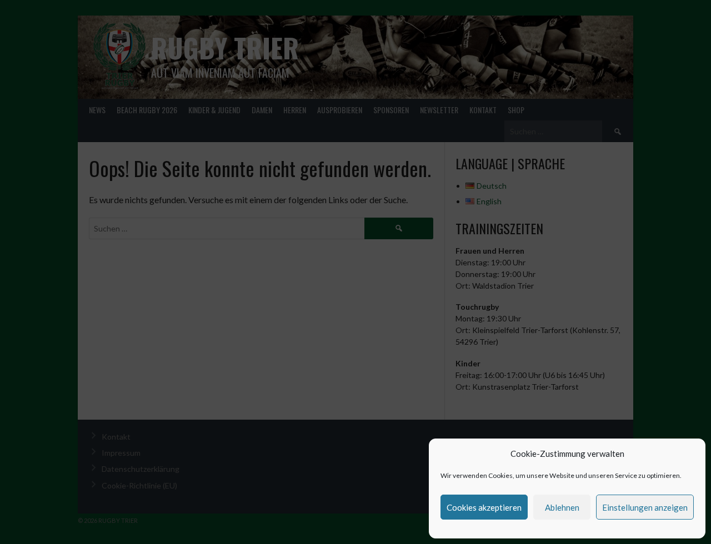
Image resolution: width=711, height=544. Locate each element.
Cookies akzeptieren (484, 507)
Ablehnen (562, 507)
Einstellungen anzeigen (645, 507)
